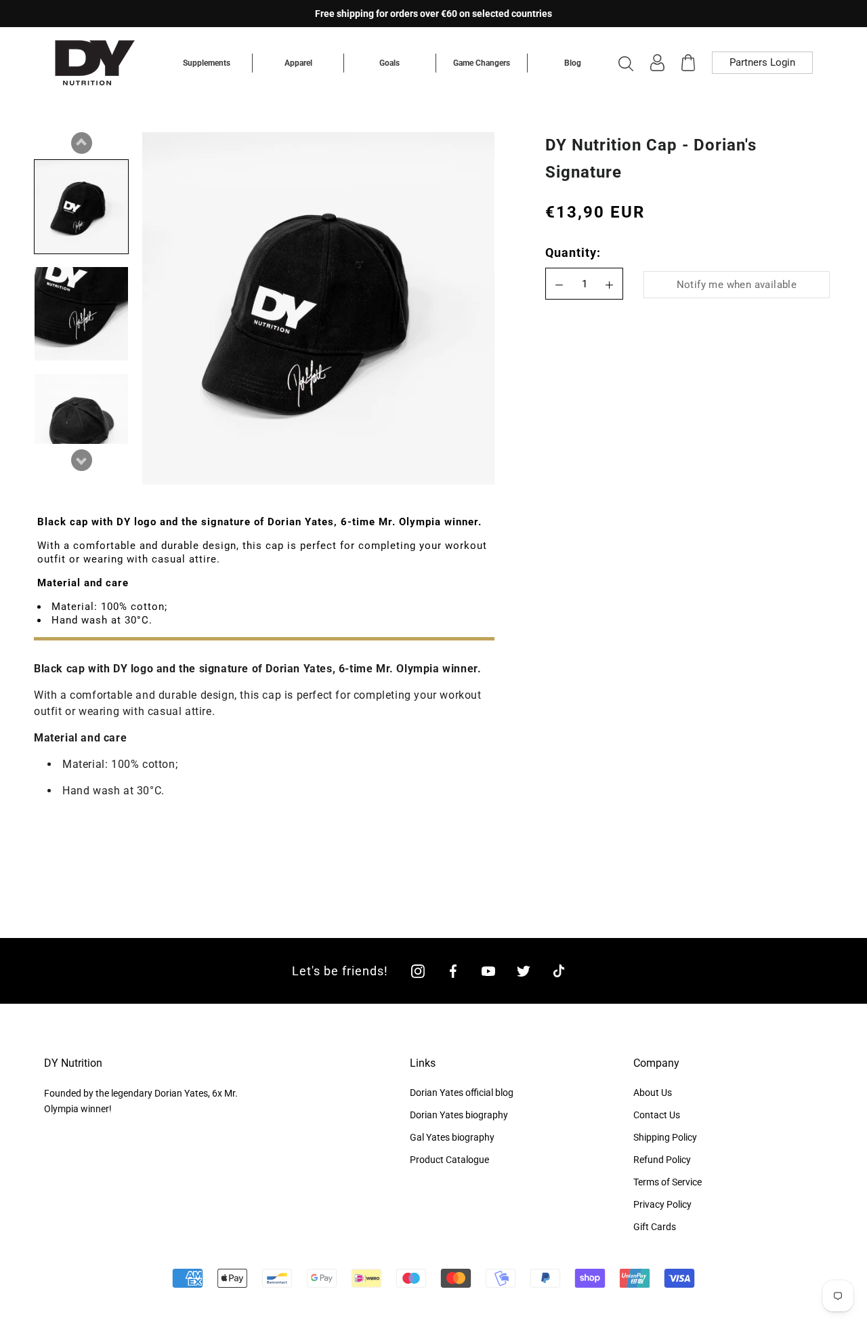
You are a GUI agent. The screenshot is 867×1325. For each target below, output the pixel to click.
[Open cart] (688, 62)
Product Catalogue (449, 1159)
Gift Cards (654, 1226)
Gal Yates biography (452, 1137)
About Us (652, 1092)
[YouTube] (488, 970)
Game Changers (481, 63)
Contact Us (656, 1114)
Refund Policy (662, 1159)
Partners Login (762, 62)
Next (81, 460)
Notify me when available (737, 285)
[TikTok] (559, 970)
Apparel (298, 63)
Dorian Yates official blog (461, 1092)
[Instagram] (418, 970)
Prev (81, 143)
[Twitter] (523, 970)
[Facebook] (453, 970)
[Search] (625, 63)
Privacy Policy (662, 1204)
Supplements (206, 63)
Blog (572, 63)
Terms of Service (667, 1182)
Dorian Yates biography (459, 1114)
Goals (389, 63)
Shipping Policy (665, 1137)
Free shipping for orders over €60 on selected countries (433, 13)
